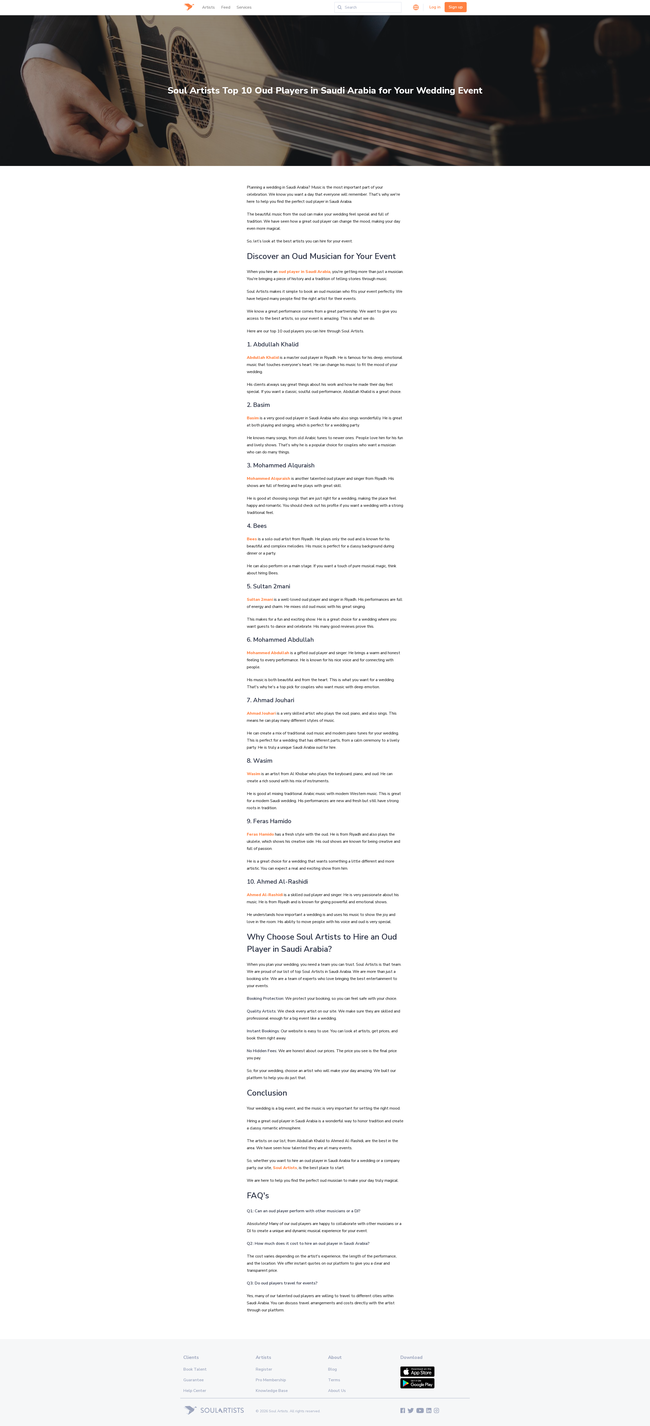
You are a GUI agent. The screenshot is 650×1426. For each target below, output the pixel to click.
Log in (435, 7)
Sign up (456, 7)
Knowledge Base (272, 1390)
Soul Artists (285, 1167)
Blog (332, 1369)
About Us (337, 1390)
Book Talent (195, 1369)
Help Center (194, 1390)
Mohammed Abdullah (268, 652)
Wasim (253, 773)
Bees (252, 539)
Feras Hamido (260, 834)
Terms (334, 1380)
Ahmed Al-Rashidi (265, 894)
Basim (253, 418)
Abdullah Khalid (263, 357)
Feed (225, 7)
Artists (208, 7)
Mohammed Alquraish (268, 478)
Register (264, 1369)
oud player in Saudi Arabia (304, 271)
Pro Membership (271, 1380)
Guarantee (193, 1380)
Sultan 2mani (260, 599)
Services (244, 7)
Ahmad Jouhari (261, 713)
